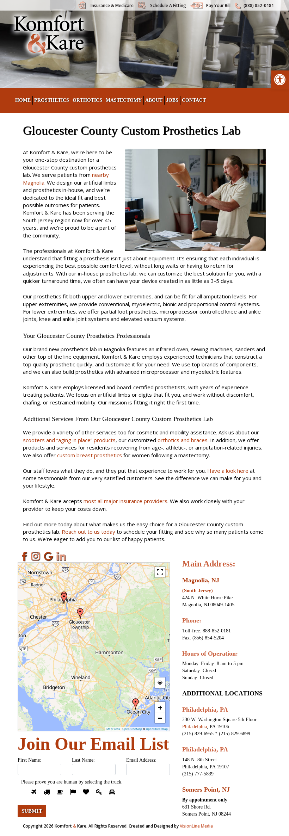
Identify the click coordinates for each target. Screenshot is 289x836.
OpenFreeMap (132, 729)
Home (23, 100)
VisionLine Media (196, 826)
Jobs (172, 100)
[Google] (48, 556)
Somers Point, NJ (206, 789)
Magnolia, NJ (200, 580)
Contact (194, 100)
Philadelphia (194, 726)
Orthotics (87, 100)
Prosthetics (51, 100)
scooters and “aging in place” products (69, 440)
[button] (280, 79)
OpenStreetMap (157, 729)
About (153, 100)
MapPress (113, 729)
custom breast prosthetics (89, 455)
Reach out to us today (88, 531)
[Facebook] (23, 556)
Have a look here (227, 470)
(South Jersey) (197, 590)
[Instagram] (36, 556)
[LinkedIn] (61, 556)
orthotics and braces (183, 440)
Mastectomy (124, 100)
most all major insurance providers (125, 500)
